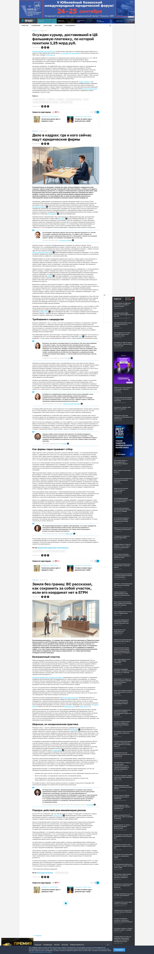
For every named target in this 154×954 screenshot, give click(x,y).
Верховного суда (70, 706)
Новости (35, 30)
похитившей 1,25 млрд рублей (70, 53)
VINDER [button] (49, 276)
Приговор (51, 99)
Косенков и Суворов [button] (39, 207)
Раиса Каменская (62, 547)
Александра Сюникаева (45, 872)
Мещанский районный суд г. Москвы (46, 102)
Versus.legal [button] (74, 729)
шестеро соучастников (89, 89)
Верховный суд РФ (62, 872)
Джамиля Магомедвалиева (47, 547)
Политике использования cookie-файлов (40, 952)
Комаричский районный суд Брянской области (47, 677)
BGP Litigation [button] (52, 214)
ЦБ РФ (86, 99)
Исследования (70, 25)
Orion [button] (80, 336)
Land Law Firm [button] (58, 815)
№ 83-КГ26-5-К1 (85, 706)
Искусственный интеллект (56, 551)
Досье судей (47, 25)
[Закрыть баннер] (32, 939)
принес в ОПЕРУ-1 (84, 81)
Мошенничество (39, 99)
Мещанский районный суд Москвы (43, 51)
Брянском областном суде (69, 697)
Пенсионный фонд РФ (74, 99)
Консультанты (39, 551)
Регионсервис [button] (57, 750)
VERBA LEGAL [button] (43, 311)
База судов (58, 25)
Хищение (61, 99)
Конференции (35, 25)
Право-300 (25, 25)
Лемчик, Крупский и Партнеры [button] (42, 252)
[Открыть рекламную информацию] (132, 382)
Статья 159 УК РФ (66, 102)
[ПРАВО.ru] (28, 21)
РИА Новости (50, 55)
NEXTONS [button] (62, 218)
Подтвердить (119, 949)
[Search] (110, 25)
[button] (42, 47)
